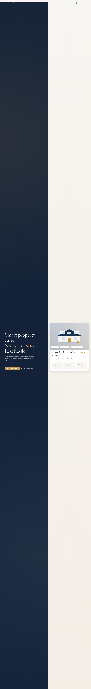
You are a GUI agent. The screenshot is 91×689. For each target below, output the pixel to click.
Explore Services (12, 368)
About (56, 2)
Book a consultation (27, 368)
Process (71, 2)
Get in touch (82, 2)
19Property (8, 2)
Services (63, 2)
